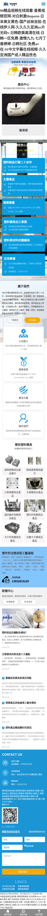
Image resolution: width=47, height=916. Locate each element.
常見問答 (28, 602)
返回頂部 (39, 914)
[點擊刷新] (29, 846)
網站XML (6, 805)
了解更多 (14, 320)
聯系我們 (23, 426)
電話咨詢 (23, 914)
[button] (19, 76)
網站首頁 (7, 914)
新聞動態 (10, 602)
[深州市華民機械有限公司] (10, 4)
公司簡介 (23, 341)
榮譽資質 (23, 369)
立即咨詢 (32, 320)
